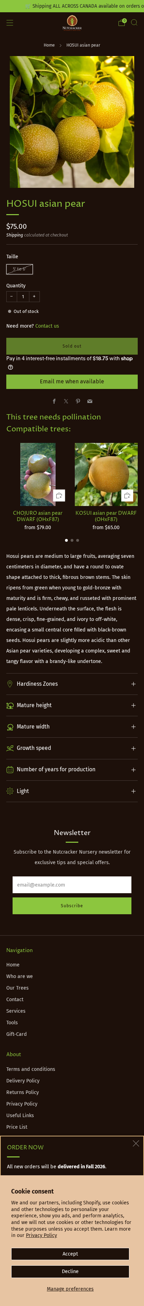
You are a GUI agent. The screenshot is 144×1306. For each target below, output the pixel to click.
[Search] (134, 22)
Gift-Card (16, 1034)
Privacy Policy (41, 1235)
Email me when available (72, 381)
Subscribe (72, 905)
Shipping (14, 235)
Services (16, 1011)
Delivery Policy (22, 1081)
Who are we (19, 976)
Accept (70, 1254)
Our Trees (17, 988)
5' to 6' (19, 269)
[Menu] (9, 22)
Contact (14, 1000)
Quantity (16, 286)
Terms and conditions (30, 1069)
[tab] (66, 540)
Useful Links (20, 1116)
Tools (12, 1023)
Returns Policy (22, 1092)
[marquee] (72, 6)
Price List (16, 1127)
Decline (70, 1271)
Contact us (47, 326)
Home (49, 45)
